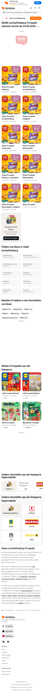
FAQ (3, 650)
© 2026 (21, 682)
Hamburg (24, 576)
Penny (4, 595)
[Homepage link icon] (2, 610)
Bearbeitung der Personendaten (21, 690)
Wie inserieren (6, 671)
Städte (4, 661)
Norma (24, 595)
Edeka (30, 595)
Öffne (38, 3)
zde (33, 566)
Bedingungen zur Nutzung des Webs (21, 687)
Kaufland (36, 595)
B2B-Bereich (6, 674)
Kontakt (4, 652)
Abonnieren (36, 18)
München (32, 576)
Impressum (5, 658)
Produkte (5, 663)
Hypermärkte (26, 590)
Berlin (13, 579)
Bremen (19, 579)
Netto (9, 595)
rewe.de (20, 603)
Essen (25, 579)
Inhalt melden (6, 655)
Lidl (19, 595)
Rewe (15, 595)
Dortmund (6, 579)
